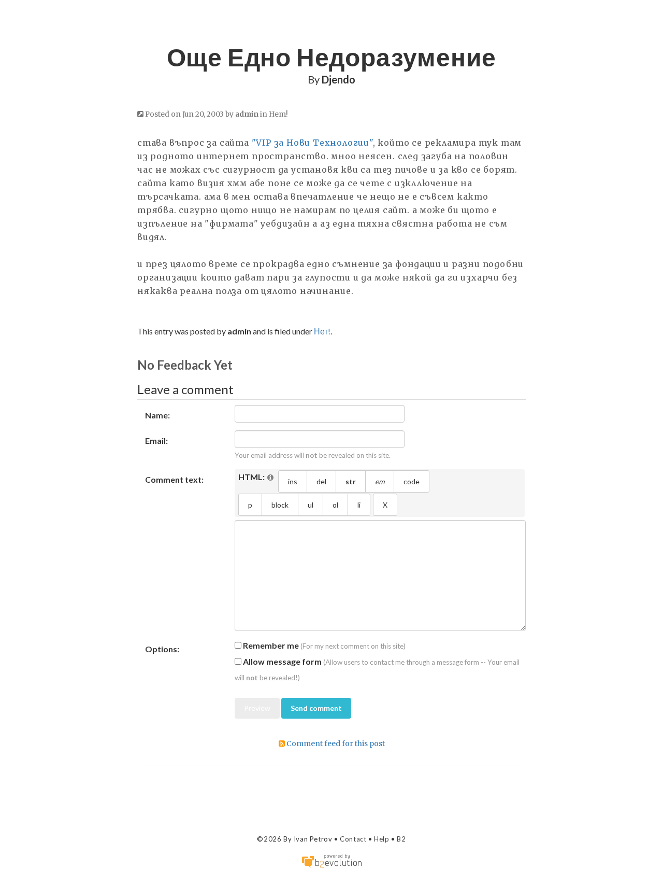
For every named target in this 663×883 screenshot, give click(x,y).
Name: (157, 415)
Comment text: (174, 479)
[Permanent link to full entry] (140, 114)
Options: (162, 649)
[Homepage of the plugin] (271, 478)
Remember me (270, 645)
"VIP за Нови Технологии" (312, 142)
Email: (156, 440)
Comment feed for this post (335, 743)
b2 (401, 839)
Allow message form (281, 661)
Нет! (278, 114)
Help (381, 839)
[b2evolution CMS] (331, 860)
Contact (353, 839)
